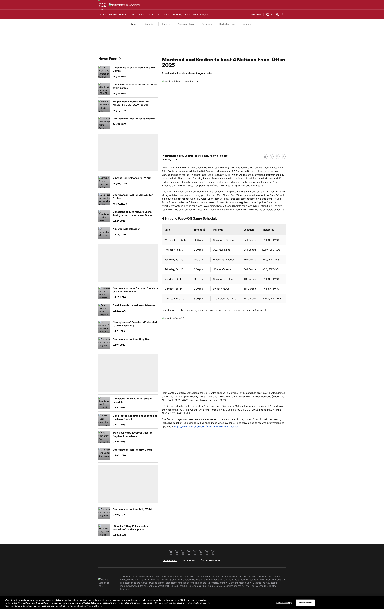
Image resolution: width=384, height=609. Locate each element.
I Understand (305, 602)
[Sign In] (278, 14)
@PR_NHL (203, 155)
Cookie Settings (91, 603)
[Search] (284, 14)
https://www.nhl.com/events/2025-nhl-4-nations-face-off (206, 426)
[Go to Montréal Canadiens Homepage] (125, 4)
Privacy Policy (25, 603)
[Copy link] (283, 156)
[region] (192, 602)
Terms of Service (95, 606)
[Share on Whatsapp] (265, 156)
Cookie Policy (43, 603)
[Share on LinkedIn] (277, 156)
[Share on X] (271, 156)
